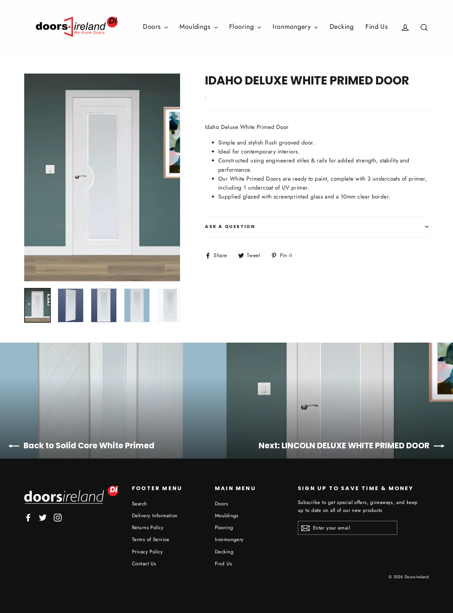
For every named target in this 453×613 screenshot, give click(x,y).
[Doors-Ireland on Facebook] (28, 517)
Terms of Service (150, 539)
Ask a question (230, 226)
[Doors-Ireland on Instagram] (58, 517)
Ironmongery (293, 26)
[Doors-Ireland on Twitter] (43, 517)
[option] (102, 177)
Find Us (376, 26)
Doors (153, 26)
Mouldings (195, 26)
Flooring (242, 26)
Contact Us (144, 563)
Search (139, 503)
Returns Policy (147, 527)
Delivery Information (155, 515)
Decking (342, 26)
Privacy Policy (147, 551)
